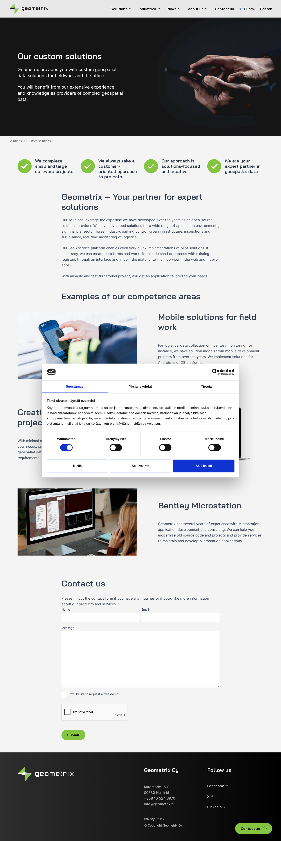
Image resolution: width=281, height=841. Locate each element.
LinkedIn (214, 807)
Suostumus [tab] (75, 386)
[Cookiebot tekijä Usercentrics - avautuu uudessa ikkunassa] (215, 372)
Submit (73, 735)
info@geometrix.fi (159, 804)
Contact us (224, 9)
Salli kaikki (204, 466)
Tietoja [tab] (206, 386)
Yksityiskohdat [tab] (140, 386)
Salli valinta (140, 466)
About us (196, 9)
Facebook (215, 786)
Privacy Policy (154, 818)
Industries (147, 9)
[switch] (116, 447)
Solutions (119, 9)
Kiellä (77, 466)
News (172, 9)
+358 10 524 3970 (159, 798)
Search (266, 9)
